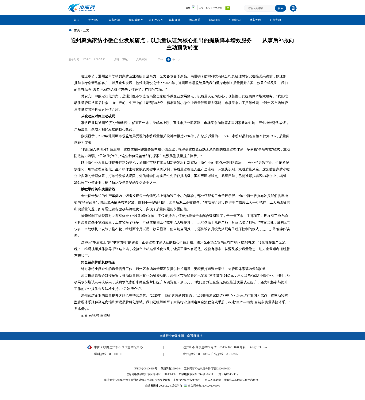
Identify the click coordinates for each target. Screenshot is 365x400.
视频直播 (174, 19)
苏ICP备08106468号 (146, 368)
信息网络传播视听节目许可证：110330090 (151, 374)
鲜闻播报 (134, 19)
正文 (86, 30)
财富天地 (255, 19)
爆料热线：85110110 (107, 354)
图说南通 (194, 19)
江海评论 (235, 19)
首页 (76, 19)
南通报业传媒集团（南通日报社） (182, 335)
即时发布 (154, 19)
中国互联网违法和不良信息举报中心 (118, 347)
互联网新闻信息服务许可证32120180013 (207, 368)
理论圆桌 (215, 19)
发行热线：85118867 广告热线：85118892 (211, 354)
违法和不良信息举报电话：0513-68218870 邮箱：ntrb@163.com (225, 347)
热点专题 (275, 19)
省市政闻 (114, 19)
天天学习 (94, 19)
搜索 (280, 8)
